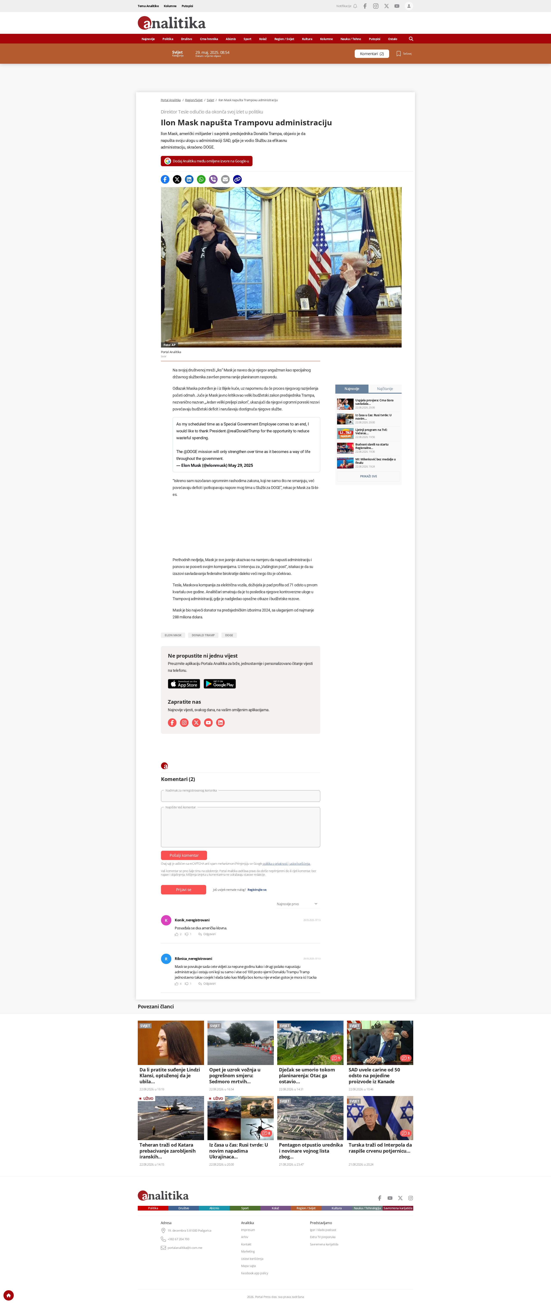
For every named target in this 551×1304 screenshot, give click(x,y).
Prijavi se (183, 889)
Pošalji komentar (184, 855)
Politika (168, 39)
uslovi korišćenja (300, 864)
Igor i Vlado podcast (323, 1230)
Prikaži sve (368, 476)
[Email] (225, 179)
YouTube (396, 6)
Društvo (186, 39)
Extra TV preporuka (323, 1237)
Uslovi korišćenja (252, 1259)
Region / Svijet (284, 39)
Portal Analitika (171, 100)
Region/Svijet (194, 100)
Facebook (365, 6)
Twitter (386, 6)
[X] (196, 722)
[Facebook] (165, 179)
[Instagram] (184, 722)
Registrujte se (257, 890)
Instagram (376, 6)
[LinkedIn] (220, 722)
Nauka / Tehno (351, 39)
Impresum (248, 1230)
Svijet (210, 100)
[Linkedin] (189, 179)
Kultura (307, 39)
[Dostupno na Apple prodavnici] (184, 684)
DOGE (229, 635)
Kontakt (246, 1244)
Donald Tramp (203, 635)
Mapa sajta (248, 1266)
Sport (247, 39)
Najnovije (148, 39)
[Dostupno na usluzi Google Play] (220, 684)
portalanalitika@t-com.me (185, 1248)
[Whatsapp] (201, 179)
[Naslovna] (8, 1295)
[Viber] (213, 179)
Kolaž (263, 39)
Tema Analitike (148, 6)
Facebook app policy (254, 1273)
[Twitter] (177, 179)
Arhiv (244, 1237)
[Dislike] (186, 934)
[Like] (176, 934)
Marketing (248, 1251)
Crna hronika (209, 39)
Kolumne (170, 6)
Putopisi (187, 6)
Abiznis (231, 39)
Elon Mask (173, 635)
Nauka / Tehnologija (367, 1208)
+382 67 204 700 (178, 1239)
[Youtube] (208, 722)
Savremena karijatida (398, 1208)
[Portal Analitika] (171, 23)
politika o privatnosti (275, 864)
